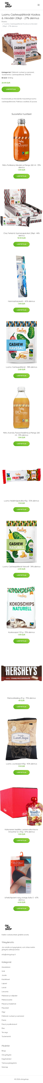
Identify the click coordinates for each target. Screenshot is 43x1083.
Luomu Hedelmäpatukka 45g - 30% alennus (21, 501)
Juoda (4, 975)
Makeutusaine (7, 1000)
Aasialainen (6, 967)
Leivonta (5, 992)
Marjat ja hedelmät (9, 1004)
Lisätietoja (11, 89)
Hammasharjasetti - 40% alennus (21, 301)
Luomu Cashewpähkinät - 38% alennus (21, 367)
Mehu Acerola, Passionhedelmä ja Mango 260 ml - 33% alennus (21, 434)
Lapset (4, 983)
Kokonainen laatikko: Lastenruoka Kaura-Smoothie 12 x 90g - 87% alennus (21, 830)
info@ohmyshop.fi (9, 954)
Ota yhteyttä (6, 1055)
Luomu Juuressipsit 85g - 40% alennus (21, 764)
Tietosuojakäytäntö (9, 1063)
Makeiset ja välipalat (9, 996)
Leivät (4, 987)
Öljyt (3, 1012)
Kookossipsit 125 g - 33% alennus (21, 632)
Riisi (3, 1028)
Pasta (4, 1020)
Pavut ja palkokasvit (9, 1024)
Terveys (5, 1032)
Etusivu (4, 22)
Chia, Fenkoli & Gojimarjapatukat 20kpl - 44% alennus (21, 234)
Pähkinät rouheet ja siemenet (23, 72)
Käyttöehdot (6, 1059)
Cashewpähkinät (18, 75)
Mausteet (5, 1008)
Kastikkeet (6, 979)
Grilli (3, 971)
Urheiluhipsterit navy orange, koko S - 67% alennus (21, 898)
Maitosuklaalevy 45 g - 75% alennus (21, 698)
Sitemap (5, 1067)
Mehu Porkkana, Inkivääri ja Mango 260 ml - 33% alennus (21, 166)
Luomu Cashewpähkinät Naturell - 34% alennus (21, 566)
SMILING (28, 75)
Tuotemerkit (6, 75)
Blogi (4, 1051)
